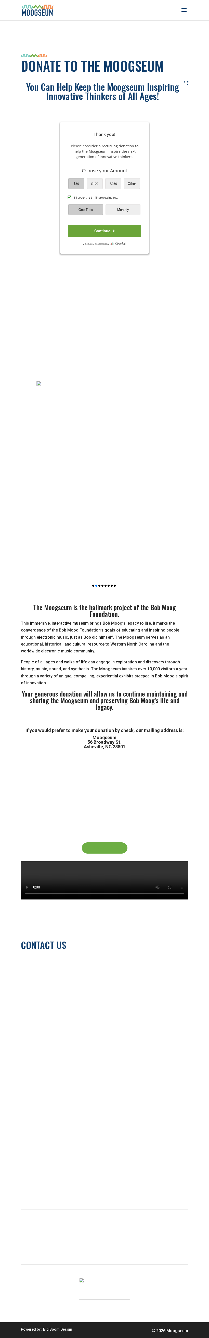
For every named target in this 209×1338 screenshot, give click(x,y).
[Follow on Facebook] (45, 1063)
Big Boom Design (57, 1329)
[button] (93, 586)
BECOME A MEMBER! (104, 847)
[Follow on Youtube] (35, 1063)
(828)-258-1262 (35, 963)
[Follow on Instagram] (55, 1063)
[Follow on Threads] (25, 1063)
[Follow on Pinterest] (66, 1063)
